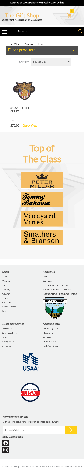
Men (4, 276)
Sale (4, 311)
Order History (49, 341)
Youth (5, 285)
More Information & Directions (57, 289)
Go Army (6, 293)
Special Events (9, 306)
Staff (45, 276)
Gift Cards (6, 346)
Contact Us (7, 328)
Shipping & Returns (11, 333)
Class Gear (7, 302)
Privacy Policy (8, 341)
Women (18, 44)
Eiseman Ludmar (34, 44)
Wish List (47, 337)
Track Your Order (50, 346)
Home (9, 44)
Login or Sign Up (50, 328)
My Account (48, 333)
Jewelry (6, 289)
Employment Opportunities (55, 285)
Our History (48, 281)
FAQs (4, 337)
